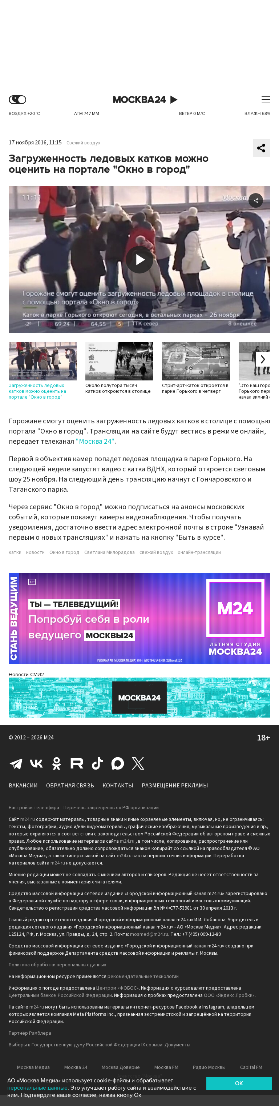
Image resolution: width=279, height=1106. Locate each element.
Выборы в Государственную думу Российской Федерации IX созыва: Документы (99, 1045)
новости (35, 552)
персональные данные (37, 1087)
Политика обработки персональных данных (57, 965)
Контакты (117, 786)
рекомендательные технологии (143, 976)
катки (15, 552)
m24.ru (27, 819)
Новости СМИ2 (26, 674)
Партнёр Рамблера (30, 1033)
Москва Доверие (121, 1067)
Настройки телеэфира (34, 807)
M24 (49, 738)
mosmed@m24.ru (149, 934)
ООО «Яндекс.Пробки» (229, 995)
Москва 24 (139, 100)
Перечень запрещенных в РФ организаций (111, 807)
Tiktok (97, 763)
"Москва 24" (95, 441)
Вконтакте (36, 763)
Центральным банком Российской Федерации (60, 995)
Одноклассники (56, 763)
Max (117, 763)
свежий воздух (156, 552)
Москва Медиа (33, 1067)
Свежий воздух (83, 143)
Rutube (77, 763)
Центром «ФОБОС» (117, 988)
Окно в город (64, 552)
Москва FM (166, 1067)
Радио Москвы (209, 1067)
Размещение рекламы (175, 786)
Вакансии (23, 786)
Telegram (16, 763)
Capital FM (251, 1067)
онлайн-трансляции (199, 552)
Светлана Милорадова (109, 552)
